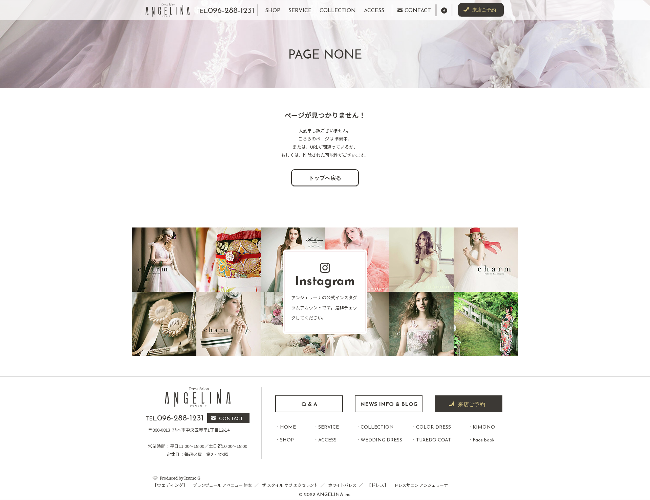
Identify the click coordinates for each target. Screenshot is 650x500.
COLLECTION (377, 427)
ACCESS (327, 440)
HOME (288, 427)
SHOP (287, 440)
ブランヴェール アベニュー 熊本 (222, 485)
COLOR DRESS (433, 427)
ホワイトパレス (342, 485)
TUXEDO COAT (433, 440)
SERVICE (328, 427)
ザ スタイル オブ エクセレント (290, 485)
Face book (484, 440)
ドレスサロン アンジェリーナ (421, 485)
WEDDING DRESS (381, 440)
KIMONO (484, 427)
